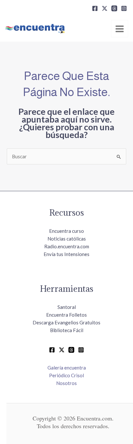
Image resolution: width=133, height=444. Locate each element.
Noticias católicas (66, 239)
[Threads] (114, 8)
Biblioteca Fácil (66, 330)
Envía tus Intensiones (66, 254)
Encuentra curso (66, 231)
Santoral (66, 307)
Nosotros (66, 383)
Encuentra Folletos (66, 315)
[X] (104, 8)
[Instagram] (124, 8)
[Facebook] (95, 8)
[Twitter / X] (62, 350)
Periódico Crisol (66, 375)
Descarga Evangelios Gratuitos (66, 322)
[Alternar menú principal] (119, 28)
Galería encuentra (66, 367)
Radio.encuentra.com (66, 246)
